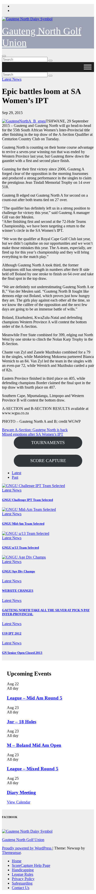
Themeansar (11, 852)
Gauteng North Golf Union (23, 840)
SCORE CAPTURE (48, 460)
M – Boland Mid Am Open (34, 745)
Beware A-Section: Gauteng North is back (35, 430)
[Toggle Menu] (88, 67)
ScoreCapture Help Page (31, 865)
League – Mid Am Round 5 (34, 698)
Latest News (11, 79)
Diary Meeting (21, 792)
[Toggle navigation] (4, 56)
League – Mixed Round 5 (32, 768)
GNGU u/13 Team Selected (20, 547)
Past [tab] (15, 477)
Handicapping (23, 870)
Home (16, 861)
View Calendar (18, 802)
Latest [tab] (16, 473)
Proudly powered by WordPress (27, 848)
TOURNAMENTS (48, 442)
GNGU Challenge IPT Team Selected (27, 500)
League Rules (22, 874)
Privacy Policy (23, 879)
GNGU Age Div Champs (18, 571)
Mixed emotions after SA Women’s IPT (32, 434)
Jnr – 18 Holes (21, 721)
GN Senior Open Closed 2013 (22, 653)
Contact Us (20, 888)
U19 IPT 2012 (11, 633)
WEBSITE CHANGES (17, 590)
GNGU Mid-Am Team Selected (23, 523)
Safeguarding (22, 883)
